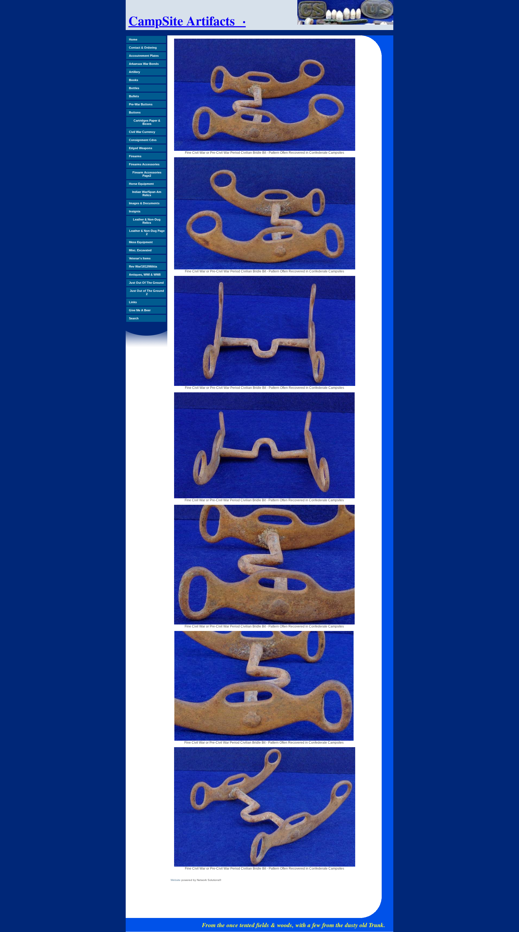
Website (176, 879)
